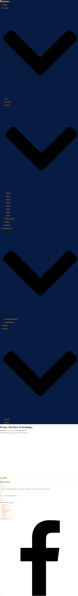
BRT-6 (8, 199)
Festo (1, 493)
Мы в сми (4, 508)
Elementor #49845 (5, 505)
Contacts (3, 515)
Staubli (1, 500)
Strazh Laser (2, 486)
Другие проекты (9, 218)
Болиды (3, 507)
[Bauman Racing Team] (1, 0)
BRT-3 (8, 209)
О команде (4, 512)
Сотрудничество (5, 514)
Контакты (5, 325)
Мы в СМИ (8, 101)
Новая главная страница (7, 509)
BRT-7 (8, 196)
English (7, 422)
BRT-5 (8, 202)
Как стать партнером (11, 319)
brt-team (5, 477)
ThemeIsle (10, 518)
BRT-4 (8, 206)
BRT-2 (8, 212)
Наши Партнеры (9, 322)
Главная (4, 4)
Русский (7, 419)
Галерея (7, 222)
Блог (3, 506)
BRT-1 (8, 215)
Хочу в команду (5, 511)
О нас (6, 98)
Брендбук (7, 225)
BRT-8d (9, 193)
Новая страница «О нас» (7, 510)
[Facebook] (40, 595)
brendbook (4, 504)
